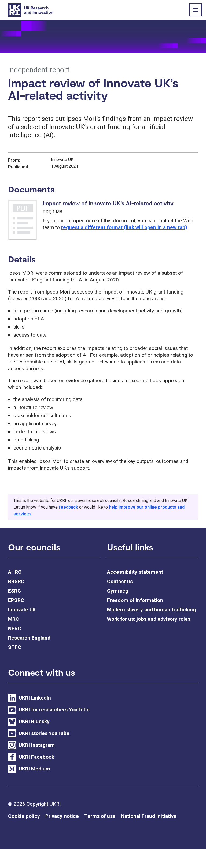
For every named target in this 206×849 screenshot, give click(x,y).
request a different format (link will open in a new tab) (124, 227)
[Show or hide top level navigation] (195, 9)
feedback (68, 507)
